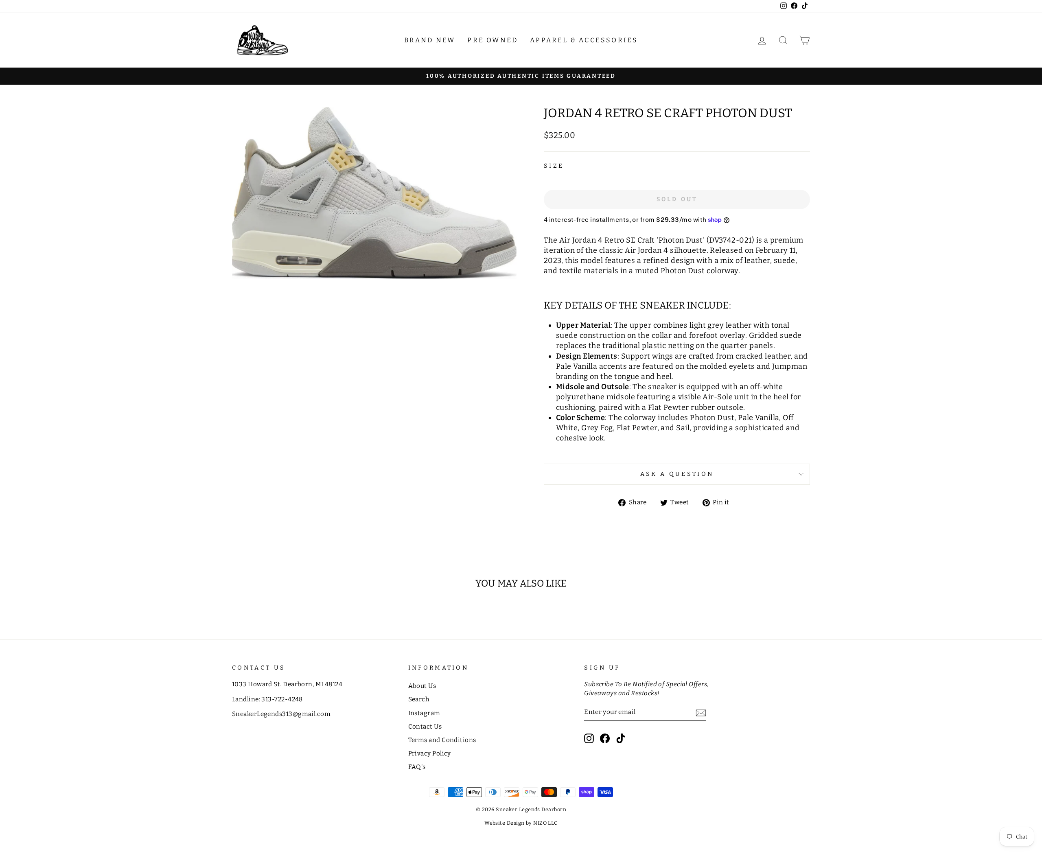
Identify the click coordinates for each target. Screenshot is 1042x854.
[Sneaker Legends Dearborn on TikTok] (621, 738)
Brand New (429, 40)
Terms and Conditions (442, 740)
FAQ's (417, 767)
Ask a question (677, 474)
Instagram (424, 713)
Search (419, 699)
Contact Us (425, 726)
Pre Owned (492, 40)
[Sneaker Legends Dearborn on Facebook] (605, 738)
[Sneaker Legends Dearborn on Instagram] (589, 738)
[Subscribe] (701, 712)
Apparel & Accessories (584, 40)
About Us (422, 686)
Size (554, 165)
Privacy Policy (429, 753)
